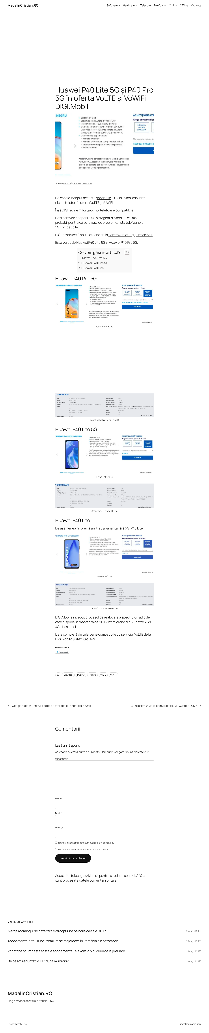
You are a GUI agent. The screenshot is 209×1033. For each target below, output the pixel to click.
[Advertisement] (104, 43)
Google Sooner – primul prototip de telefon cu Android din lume (51, 705)
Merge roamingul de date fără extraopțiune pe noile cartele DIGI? (57, 931)
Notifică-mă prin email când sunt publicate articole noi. (84, 849)
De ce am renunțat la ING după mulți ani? (38, 961)
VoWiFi (108, 202)
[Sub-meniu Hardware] (136, 5)
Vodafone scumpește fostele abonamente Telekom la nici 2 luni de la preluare (66, 951)
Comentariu (61, 758)
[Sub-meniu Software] (119, 5)
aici (73, 626)
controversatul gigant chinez (130, 235)
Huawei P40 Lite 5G (90, 242)
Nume (58, 798)
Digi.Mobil (68, 674)
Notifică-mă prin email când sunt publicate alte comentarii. (86, 842)
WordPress (196, 1023)
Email (58, 813)
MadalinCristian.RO (23, 5)
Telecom (77, 183)
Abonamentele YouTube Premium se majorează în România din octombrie (63, 941)
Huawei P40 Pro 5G (123, 242)
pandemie (103, 198)
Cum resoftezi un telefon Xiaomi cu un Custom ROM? (164, 705)
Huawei (92, 674)
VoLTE (94, 202)
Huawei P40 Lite (92, 268)
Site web (59, 827)
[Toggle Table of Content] (125, 252)
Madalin (67, 183)
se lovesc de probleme (100, 222)
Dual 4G (81, 674)
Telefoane (87, 183)
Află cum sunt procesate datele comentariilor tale (102, 878)
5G (58, 674)
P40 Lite (137, 528)
